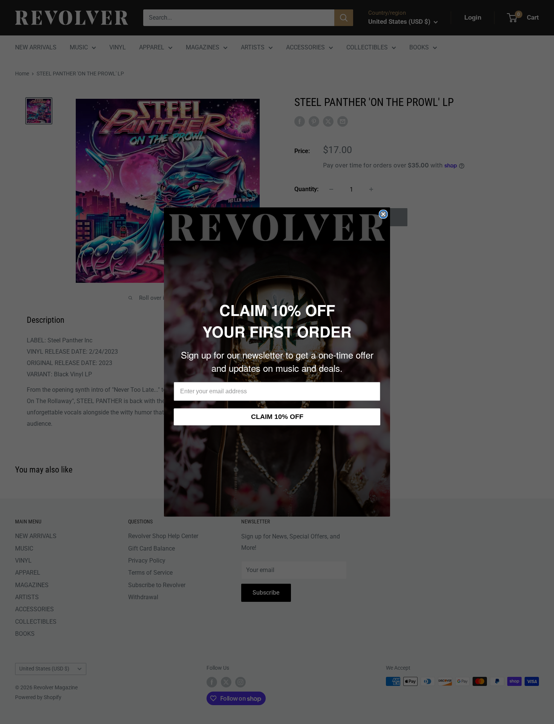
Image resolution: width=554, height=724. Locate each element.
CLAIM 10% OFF (277, 416)
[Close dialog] (383, 214)
